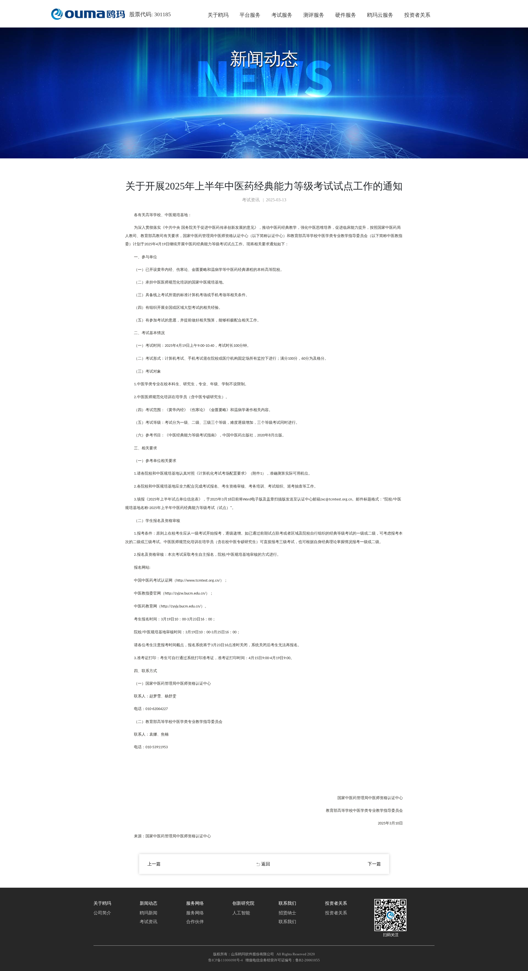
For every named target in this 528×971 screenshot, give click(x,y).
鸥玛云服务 (380, 15)
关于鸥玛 (218, 15)
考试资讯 (148, 921)
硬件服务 (345, 15)
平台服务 (250, 15)
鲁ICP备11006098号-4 (225, 960)
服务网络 (195, 913)
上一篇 (154, 864)
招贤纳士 (287, 913)
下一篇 (374, 864)
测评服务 (313, 15)
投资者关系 (417, 15)
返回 (265, 864)
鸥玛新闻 (148, 913)
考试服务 (281, 15)
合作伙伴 (195, 921)
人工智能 (241, 913)
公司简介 (102, 913)
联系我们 (287, 921)
